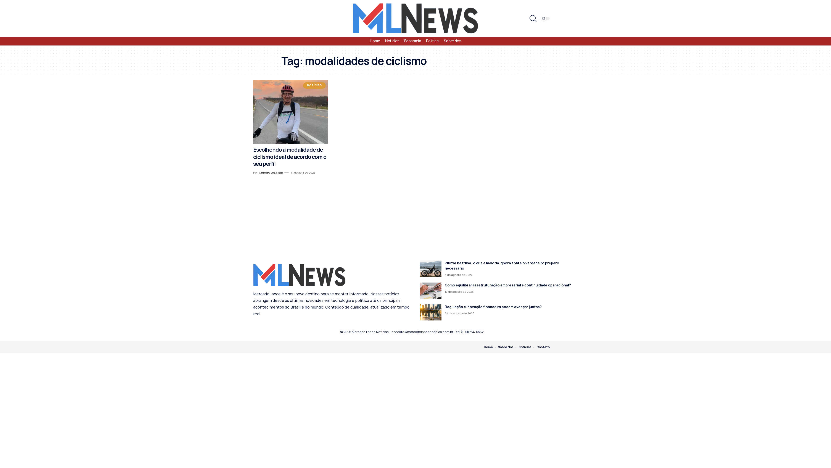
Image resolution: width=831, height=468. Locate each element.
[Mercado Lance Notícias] (415, 18)
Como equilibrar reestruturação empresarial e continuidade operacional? (508, 285)
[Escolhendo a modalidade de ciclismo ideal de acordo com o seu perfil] (290, 112)
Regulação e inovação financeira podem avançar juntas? (493, 306)
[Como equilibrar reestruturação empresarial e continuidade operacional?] (430, 291)
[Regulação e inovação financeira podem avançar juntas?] (430, 312)
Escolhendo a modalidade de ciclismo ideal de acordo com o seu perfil (289, 156)
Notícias (314, 85)
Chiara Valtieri (271, 172)
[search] (533, 18)
